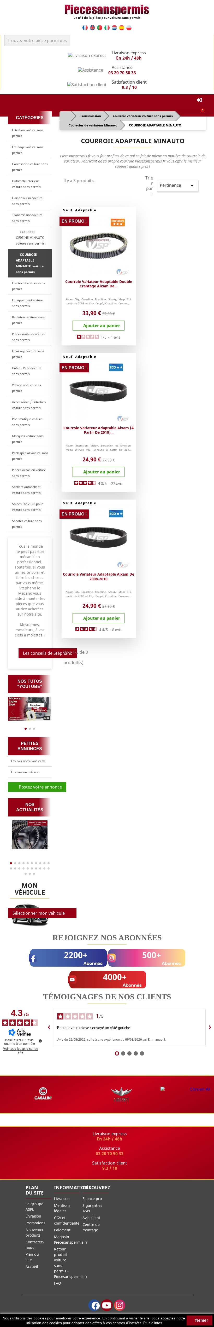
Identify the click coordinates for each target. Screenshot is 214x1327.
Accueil (32, 1266)
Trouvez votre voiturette (28, 761)
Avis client (91, 1217)
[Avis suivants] (209, 1027)
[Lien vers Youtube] (107, 1305)
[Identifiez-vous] (199, 100)
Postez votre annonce (39, 787)
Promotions (35, 1222)
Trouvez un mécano (25, 772)
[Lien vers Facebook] (94, 1305)
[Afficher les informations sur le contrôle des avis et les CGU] (40, 1041)
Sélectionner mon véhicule (39, 913)
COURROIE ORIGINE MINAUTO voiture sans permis (30, 238)
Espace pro (92, 1198)
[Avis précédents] (48, 1027)
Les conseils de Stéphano (48, 653)
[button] (47, 712)
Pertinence (177, 185)
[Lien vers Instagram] (120, 1305)
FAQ (57, 1283)
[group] (30, 709)
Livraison (33, 1216)
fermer (201, 1320)
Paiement (62, 1229)
